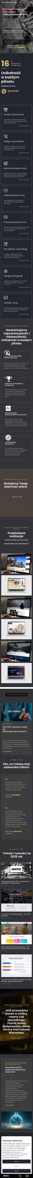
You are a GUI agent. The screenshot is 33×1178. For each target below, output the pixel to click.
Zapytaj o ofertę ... (17, 497)
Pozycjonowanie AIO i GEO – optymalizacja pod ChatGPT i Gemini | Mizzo (15, 882)
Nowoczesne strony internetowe (13, 10)
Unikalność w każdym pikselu (16, 341)
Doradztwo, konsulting (15, 248)
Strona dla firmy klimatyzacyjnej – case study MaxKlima (16, 915)
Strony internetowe (14, 114)
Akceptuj (16, 1171)
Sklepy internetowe (14, 141)
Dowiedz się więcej (24, 126)
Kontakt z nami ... (16, 1038)
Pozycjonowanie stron (15, 221)
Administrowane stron (15, 168)
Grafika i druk (11, 302)
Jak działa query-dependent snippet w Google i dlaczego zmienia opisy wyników (16, 980)
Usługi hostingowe (13, 275)
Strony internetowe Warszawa (16, 1031)
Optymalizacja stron (14, 195)
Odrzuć (16, 1166)
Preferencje (16, 1161)
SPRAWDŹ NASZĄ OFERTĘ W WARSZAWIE (13, 32)
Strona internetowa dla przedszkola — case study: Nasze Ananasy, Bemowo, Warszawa (15, 947)
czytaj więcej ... (7, 751)
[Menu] (31, 2)
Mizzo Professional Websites (10, 2)
